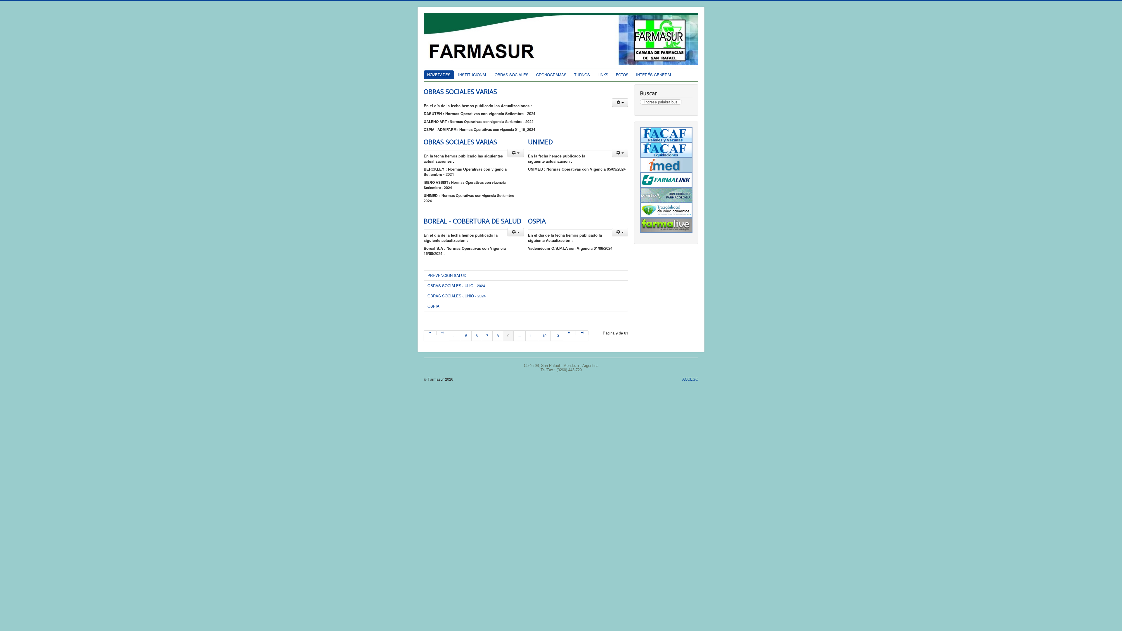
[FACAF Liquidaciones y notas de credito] (666, 150)
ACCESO (690, 379)
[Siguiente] (569, 332)
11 (532, 335)
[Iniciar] (430, 332)
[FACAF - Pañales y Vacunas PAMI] (666, 135)
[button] (620, 102)
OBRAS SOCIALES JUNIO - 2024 (456, 296)
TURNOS (582, 74)
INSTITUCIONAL (472, 74)
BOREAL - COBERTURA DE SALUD (472, 220)
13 (557, 335)
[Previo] (443, 332)
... (455, 335)
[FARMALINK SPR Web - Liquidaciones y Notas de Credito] (666, 180)
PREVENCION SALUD (446, 275)
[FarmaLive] (666, 225)
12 (544, 335)
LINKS (603, 74)
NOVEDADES (439, 74)
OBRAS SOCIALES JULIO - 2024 (456, 285)
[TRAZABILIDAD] (666, 210)
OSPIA (537, 220)
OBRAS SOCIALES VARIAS (460, 91)
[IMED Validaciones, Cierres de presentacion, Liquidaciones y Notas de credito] (666, 165)
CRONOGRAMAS (551, 74)
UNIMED (540, 141)
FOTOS (622, 74)
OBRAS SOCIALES (512, 74)
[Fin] (582, 332)
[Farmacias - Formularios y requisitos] (666, 195)
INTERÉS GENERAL (654, 74)
